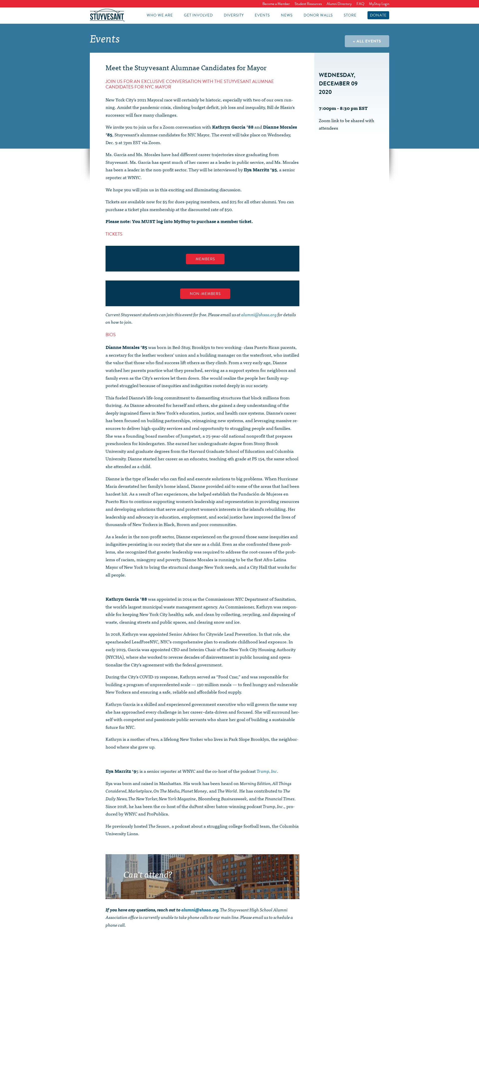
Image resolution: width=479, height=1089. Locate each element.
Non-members (205, 293)
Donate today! (239, 891)
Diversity (234, 15)
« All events (367, 41)
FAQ (360, 3)
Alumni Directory (339, 3)
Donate (378, 15)
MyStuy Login (379, 3)
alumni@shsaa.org (259, 314)
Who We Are (160, 15)
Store (350, 15)
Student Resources (308, 3)
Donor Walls (318, 15)
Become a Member (276, 3)
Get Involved (198, 15)
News (287, 15)
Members (205, 259)
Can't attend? (147, 873)
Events (262, 15)
